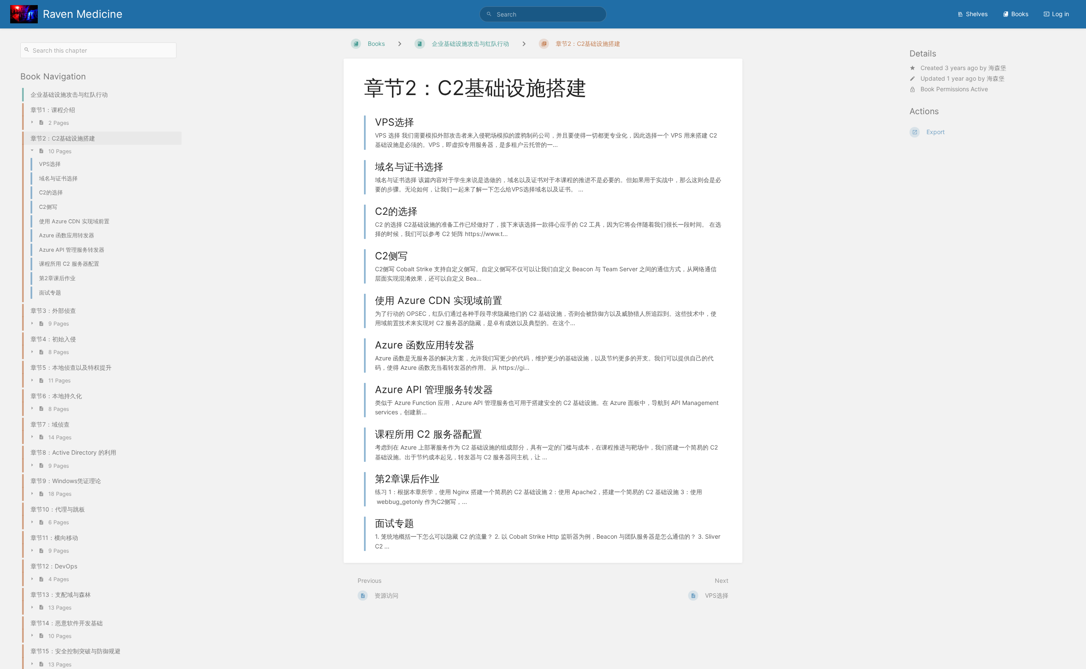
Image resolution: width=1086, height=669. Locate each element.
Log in (1060, 13)
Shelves (977, 13)
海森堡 (997, 67)
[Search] (490, 14)
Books (1019, 13)
